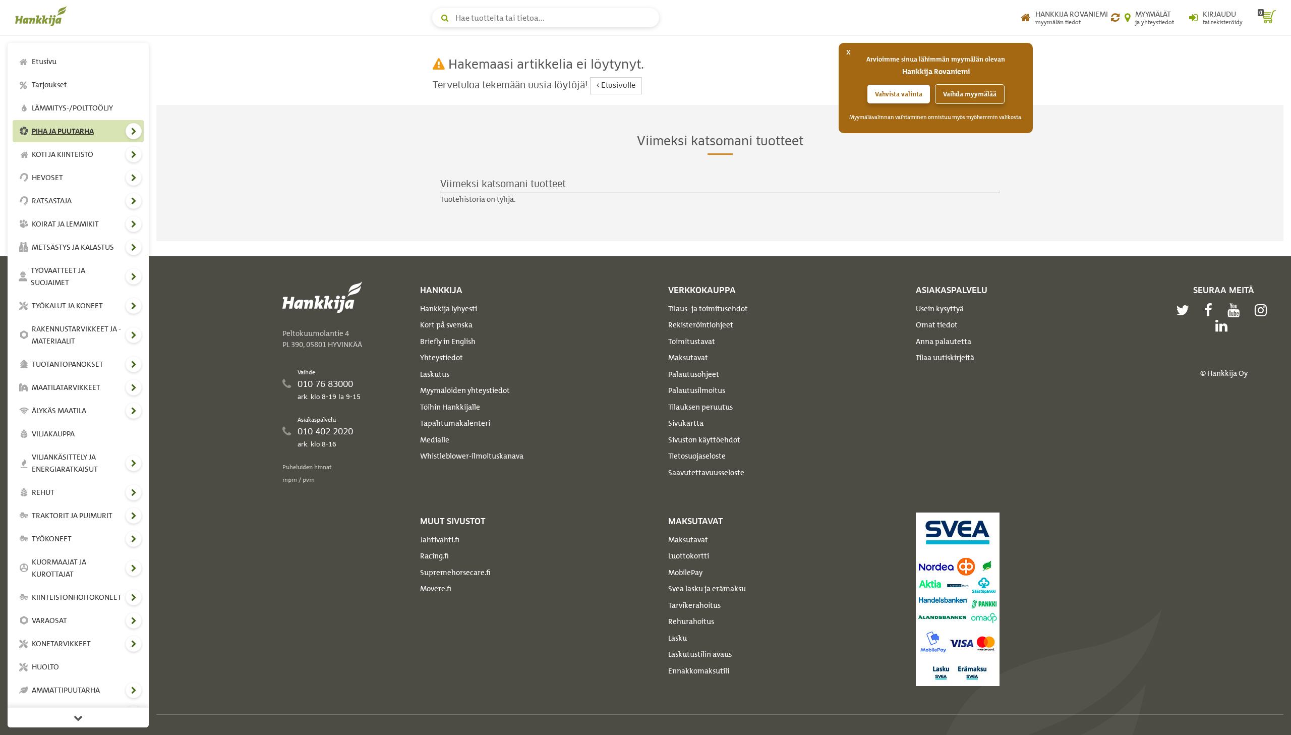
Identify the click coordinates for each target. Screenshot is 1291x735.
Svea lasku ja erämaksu (707, 589)
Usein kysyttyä (940, 309)
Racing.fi (434, 556)
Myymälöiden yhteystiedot (465, 390)
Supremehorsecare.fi (455, 573)
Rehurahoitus (691, 621)
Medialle (434, 440)
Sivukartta (685, 423)
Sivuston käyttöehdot (704, 440)
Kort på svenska (446, 325)
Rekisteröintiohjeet (700, 325)
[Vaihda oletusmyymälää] (1115, 18)
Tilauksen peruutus (700, 407)
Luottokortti (688, 556)
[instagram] (1263, 310)
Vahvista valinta (898, 94)
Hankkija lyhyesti (448, 309)
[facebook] (1210, 310)
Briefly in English (448, 341)
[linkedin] (1224, 326)
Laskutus (434, 374)
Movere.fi (435, 589)
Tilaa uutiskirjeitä (945, 358)
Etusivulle (617, 85)
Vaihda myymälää (969, 94)
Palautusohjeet (693, 374)
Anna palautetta (943, 341)
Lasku (677, 638)
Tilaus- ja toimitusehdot (708, 309)
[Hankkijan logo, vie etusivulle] (43, 16)
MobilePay (685, 573)
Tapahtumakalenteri (455, 423)
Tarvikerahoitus (694, 605)
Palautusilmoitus (696, 390)
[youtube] (1236, 310)
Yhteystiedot (441, 358)
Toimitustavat (691, 341)
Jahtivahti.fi (439, 540)
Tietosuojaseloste (697, 456)
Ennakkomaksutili (698, 671)
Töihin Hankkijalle (450, 407)
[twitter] (1185, 310)
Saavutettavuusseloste (706, 473)
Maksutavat (688, 358)
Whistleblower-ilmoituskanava (471, 456)
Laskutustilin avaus (700, 654)
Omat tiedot (937, 325)
